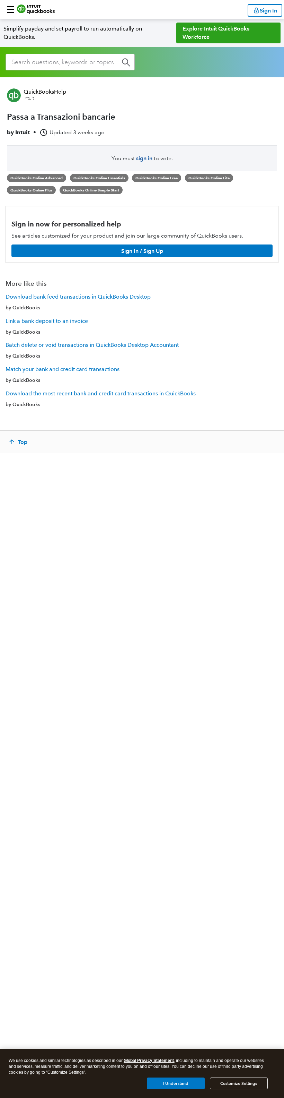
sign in (144, 158)
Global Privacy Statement (149, 1060)
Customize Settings (238, 1083)
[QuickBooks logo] (36, 9)
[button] (10, 9)
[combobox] (70, 62)
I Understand (175, 1083)
